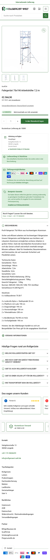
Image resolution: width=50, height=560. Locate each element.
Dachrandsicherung (9, 481)
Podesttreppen (7, 478)
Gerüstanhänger (8, 490)
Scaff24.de (6, 532)
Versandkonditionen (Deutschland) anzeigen (18, 106)
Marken (5, 484)
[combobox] (25, 15)
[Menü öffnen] (45, 8)
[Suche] (45, 15)
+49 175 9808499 (18, 216)
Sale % (4, 493)
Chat (4, 216)
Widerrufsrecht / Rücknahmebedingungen (18, 514)
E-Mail (9, 216)
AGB (3, 508)
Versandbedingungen (10, 517)
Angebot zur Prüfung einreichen (18, 205)
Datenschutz (6, 511)
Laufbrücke (6, 487)
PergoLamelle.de (8, 538)
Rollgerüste (6, 472)
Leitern (4, 475)
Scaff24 (4, 86)
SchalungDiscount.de (10, 535)
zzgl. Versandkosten (14, 100)
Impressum (6, 505)
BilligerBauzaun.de (9, 529)
